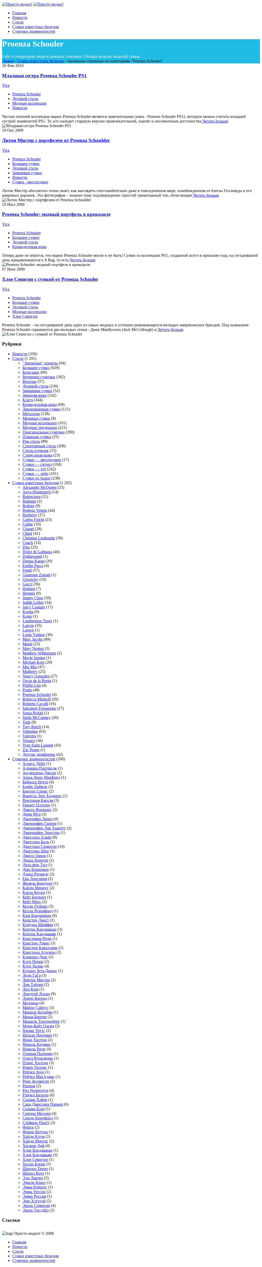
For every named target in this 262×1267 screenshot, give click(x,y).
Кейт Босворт (34, 897)
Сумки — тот (34, 469)
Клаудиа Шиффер (38, 925)
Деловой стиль (25, 98)
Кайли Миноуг (36, 888)
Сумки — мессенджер (42, 460)
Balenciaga (31, 496)
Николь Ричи (34, 1049)
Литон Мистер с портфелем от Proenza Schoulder (56, 140)
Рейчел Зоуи (33, 1072)
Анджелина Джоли (39, 773)
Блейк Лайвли (35, 786)
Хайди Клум (34, 1136)
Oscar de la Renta (37, 681)
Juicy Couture (34, 607)
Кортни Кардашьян (39, 934)
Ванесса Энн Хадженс (42, 796)
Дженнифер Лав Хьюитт (44, 828)
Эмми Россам (34, 1196)
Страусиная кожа (37, 455)
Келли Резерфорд (37, 911)
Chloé (27, 533)
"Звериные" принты (40, 363)
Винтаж (29, 381)
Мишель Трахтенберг (41, 1021)
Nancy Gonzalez (36, 676)
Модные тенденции (40, 427)
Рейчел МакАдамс (38, 1076)
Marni (27, 644)
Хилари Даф (33, 1145)
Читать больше (214, 121)
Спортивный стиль (39, 446)
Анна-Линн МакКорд (41, 777)
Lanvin (28, 625)
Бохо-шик (31, 372)
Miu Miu (30, 667)
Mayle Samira (34, 657)
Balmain (29, 501)
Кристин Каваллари (40, 948)
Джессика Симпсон (40, 846)
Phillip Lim (32, 685)
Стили (18, 358)
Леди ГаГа (32, 975)
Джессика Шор (36, 851)
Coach (28, 542)
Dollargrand (32, 556)
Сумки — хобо (35, 473)
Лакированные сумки (41, 409)
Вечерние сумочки (39, 377)
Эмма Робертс (35, 1187)
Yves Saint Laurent (38, 745)
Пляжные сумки (37, 437)
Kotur (27, 616)
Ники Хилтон (35, 1040)
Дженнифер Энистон (41, 832)
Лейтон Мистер (36, 980)
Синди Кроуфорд (38, 1118)
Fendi (27, 570)
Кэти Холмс (33, 966)
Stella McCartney (37, 717)
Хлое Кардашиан (37, 1150)
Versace (29, 740)
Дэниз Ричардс (36, 874)
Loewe (28, 630)
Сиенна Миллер (37, 1113)
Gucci (27, 584)
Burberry (30, 515)
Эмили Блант (34, 1182)
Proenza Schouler (26, 94)
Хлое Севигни (25, 316)
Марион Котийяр (37, 1012)
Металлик (31, 414)
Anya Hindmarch (37, 492)
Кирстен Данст (36, 920)
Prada (27, 690)
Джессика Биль (36, 842)
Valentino (30, 731)
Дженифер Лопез (37, 819)
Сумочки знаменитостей (33, 759)
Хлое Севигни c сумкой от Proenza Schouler (50, 279)
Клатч (28, 400)
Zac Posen (31, 750)
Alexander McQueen (40, 487)
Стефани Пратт (36, 1122)
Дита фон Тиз (35, 865)
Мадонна (30, 1003)
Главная (19, 1242)
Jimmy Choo (33, 598)
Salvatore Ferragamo (39, 708)
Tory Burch (32, 727)
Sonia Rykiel (33, 713)
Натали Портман (37, 1035)
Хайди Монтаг (35, 1141)
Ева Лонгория (35, 878)
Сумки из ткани (36, 478)
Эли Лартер (33, 1178)
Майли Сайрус (35, 1007)
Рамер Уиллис (35, 1067)
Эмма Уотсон (34, 1192)
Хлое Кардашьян (37, 1155)
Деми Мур (32, 814)
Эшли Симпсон (36, 1205)
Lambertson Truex (37, 621)
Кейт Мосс (32, 901)
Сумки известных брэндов (40, 61)
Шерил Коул (33, 1173)
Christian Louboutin (39, 538)
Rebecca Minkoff (37, 699)
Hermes (29, 593)
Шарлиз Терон (35, 1168)
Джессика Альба (37, 837)
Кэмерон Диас (35, 957)
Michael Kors (34, 662)
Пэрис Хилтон (35, 1063)
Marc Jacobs (33, 639)
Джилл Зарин (34, 855)
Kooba (28, 611)
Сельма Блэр (34, 1109)
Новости (19, 108)
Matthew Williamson (39, 653)
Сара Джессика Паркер (43, 1104)
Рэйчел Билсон (36, 1095)
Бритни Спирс (35, 791)
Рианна (29, 1086)
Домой (8, 61)
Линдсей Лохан (36, 994)
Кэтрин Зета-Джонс (40, 971)
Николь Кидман (36, 1044)
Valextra (29, 736)
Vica (5, 85)
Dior (26, 547)
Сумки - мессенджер (30, 182)
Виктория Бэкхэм (38, 800)
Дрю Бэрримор (36, 869)
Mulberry (30, 671)
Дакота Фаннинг (37, 809)
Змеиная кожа (35, 395)
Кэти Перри (33, 961)
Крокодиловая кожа (29, 246)
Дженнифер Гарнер (40, 823)
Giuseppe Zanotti (36, 575)
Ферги (28, 1127)
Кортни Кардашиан (40, 929)
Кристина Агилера (39, 952)
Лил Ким (30, 989)
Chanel (28, 529)
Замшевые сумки (27, 173)
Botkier (29, 506)
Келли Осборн (35, 906)
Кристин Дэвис (36, 943)
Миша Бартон (35, 1017)
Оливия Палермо (37, 1053)
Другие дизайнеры (39, 754)
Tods (26, 722)
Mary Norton (33, 648)
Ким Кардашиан (37, 915)
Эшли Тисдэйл (36, 1210)
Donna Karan (34, 561)
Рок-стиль (31, 441)
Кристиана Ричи (37, 938)
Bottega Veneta (35, 510)
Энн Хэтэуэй (34, 1201)
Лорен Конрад (35, 998)
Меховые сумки (36, 418)
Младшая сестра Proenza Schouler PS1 (44, 75)
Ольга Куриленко (38, 1058)
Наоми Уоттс (34, 1030)
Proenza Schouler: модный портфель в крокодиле (56, 214)
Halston (29, 588)
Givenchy (30, 579)
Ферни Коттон (35, 1132)
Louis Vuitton (34, 634)
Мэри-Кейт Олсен (38, 1026)
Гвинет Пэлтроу (36, 805)
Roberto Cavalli (35, 704)
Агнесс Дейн (34, 763)
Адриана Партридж (40, 768)
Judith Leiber (33, 602)
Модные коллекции (29, 103)
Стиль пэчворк (36, 450)
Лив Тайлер (33, 984)
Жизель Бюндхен (37, 883)
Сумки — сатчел (37, 464)
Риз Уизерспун (35, 1090)
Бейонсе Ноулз (35, 782)
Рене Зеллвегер (36, 1081)
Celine (28, 524)
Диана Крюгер (35, 860)
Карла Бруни (34, 892)
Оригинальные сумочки (44, 432)
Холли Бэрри (34, 1164)
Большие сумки (25, 163)
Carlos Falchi (33, 519)
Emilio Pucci (33, 565)
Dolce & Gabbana (37, 552)
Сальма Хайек (35, 1099)
